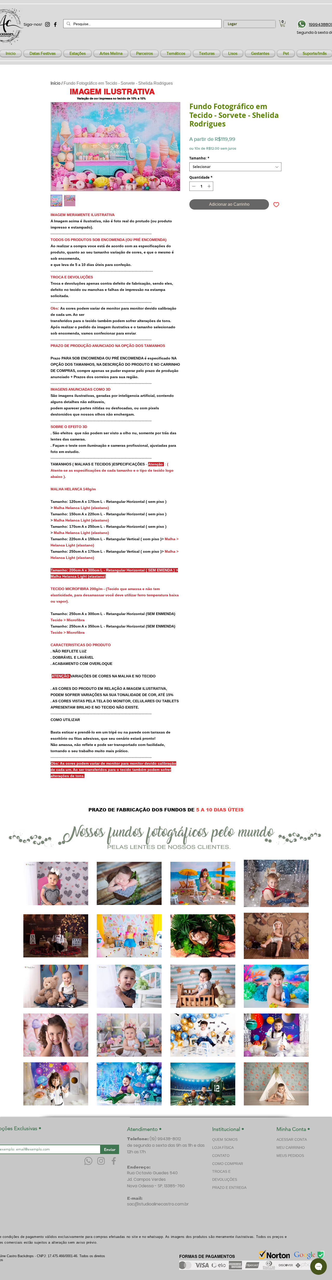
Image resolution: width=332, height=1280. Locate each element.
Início (55, 83)
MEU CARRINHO (290, 1147)
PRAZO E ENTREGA (229, 1187)
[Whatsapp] (88, 1161)
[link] (283, 23)
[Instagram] (101, 1161)
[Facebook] (114, 1161)
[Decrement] (193, 186)
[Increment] (209, 186)
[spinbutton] (201, 186)
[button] (43, 53)
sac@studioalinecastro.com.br (158, 1204)
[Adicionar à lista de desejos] (276, 204)
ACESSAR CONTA (291, 1139)
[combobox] (235, 166)
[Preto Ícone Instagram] (47, 24)
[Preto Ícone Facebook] (55, 24)
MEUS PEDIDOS (290, 1156)
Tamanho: (199, 158)
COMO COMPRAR (227, 1164)
